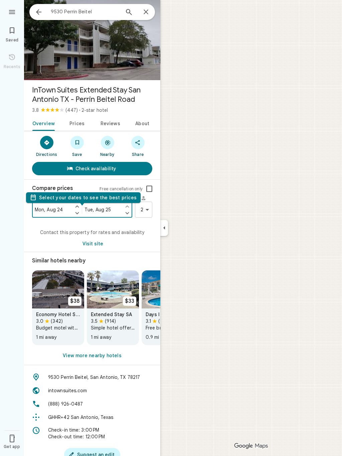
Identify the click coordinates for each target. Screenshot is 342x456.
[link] (58, 307)
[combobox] (85, 12)
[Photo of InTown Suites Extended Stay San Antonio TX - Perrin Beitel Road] (92, 40)
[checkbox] (149, 189)
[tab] (42, 123)
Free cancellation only (121, 188)
